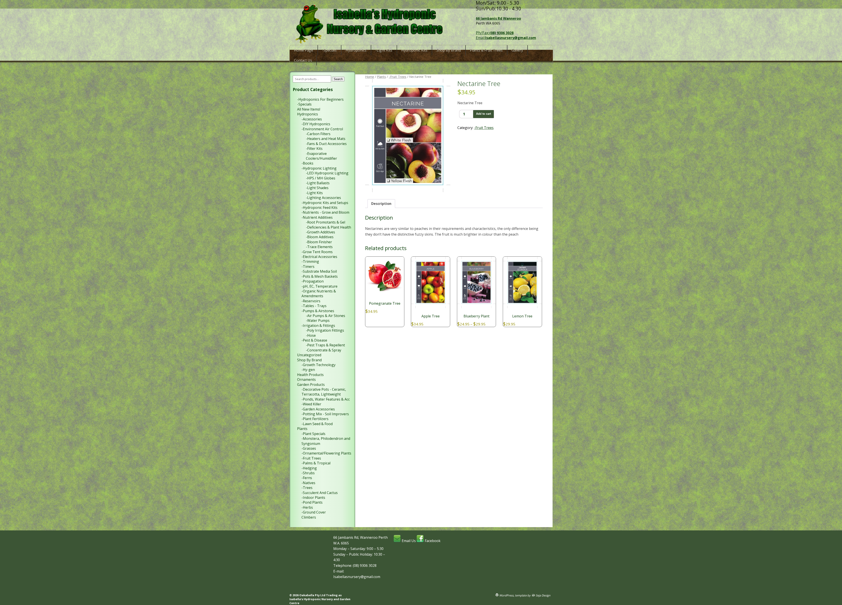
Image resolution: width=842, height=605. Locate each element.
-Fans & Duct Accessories (326, 143)
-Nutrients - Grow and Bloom (325, 212)
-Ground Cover (313, 512)
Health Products (310, 374)
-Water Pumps (318, 320)
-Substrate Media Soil (319, 271)
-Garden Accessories (318, 409)
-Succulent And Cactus (319, 492)
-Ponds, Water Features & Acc (325, 399)
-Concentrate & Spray (323, 350)
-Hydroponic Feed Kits (319, 207)
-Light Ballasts (318, 183)
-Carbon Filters (318, 133)
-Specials (329, 50)
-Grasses (308, 448)
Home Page (303, 50)
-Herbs (307, 507)
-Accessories (311, 119)
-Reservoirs (310, 301)
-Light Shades (317, 187)
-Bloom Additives (320, 236)
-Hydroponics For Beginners (320, 99)
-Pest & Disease (314, 340)
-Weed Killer (311, 404)
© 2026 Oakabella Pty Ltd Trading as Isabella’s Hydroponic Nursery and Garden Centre (319, 599)
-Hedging (309, 468)
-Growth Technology (318, 364)
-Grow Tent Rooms (317, 251)
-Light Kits (383, 50)
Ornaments (306, 379)
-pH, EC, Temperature (319, 286)
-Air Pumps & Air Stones (325, 315)
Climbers (308, 517)
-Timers (307, 266)
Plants (381, 76)
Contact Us (303, 60)
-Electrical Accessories (319, 256)
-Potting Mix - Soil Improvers (325, 414)
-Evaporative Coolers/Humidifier (321, 156)
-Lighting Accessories (323, 197)
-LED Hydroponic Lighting (327, 173)
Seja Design (542, 595)
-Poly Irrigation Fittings (325, 330)
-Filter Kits (314, 148)
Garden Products (311, 384)
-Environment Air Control (322, 129)
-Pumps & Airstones (317, 310)
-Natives (308, 482)
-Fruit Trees (397, 76)
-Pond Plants (312, 502)
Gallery (517, 50)
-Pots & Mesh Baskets (319, 276)
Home (369, 76)
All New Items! (308, 109)
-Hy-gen (308, 369)
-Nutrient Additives (317, 217)
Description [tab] (381, 203)
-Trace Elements (319, 246)
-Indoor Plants (313, 497)
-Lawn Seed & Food (317, 423)
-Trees (306, 487)
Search (338, 79)
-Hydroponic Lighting (319, 168)
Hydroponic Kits (414, 50)
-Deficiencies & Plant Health (328, 227)
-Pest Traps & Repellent (325, 345)
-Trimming (310, 261)
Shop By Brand (448, 50)
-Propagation (312, 281)
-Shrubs (308, 473)
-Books (307, 163)
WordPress (506, 595)
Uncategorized (309, 355)
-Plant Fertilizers (314, 418)
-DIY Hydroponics (315, 124)
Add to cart (483, 113)
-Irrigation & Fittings (318, 325)
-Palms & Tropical (315, 463)
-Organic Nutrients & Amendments (318, 293)
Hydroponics (356, 50)
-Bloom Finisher (319, 242)
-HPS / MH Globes (320, 178)
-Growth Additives (320, 232)
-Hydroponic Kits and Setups (324, 202)
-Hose (311, 335)
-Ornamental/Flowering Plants (326, 453)
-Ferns (306, 477)
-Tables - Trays (313, 305)
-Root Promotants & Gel (325, 222)
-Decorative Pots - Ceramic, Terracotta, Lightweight (323, 392)
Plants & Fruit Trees (486, 50)
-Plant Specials (313, 433)
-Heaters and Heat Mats (325, 138)
